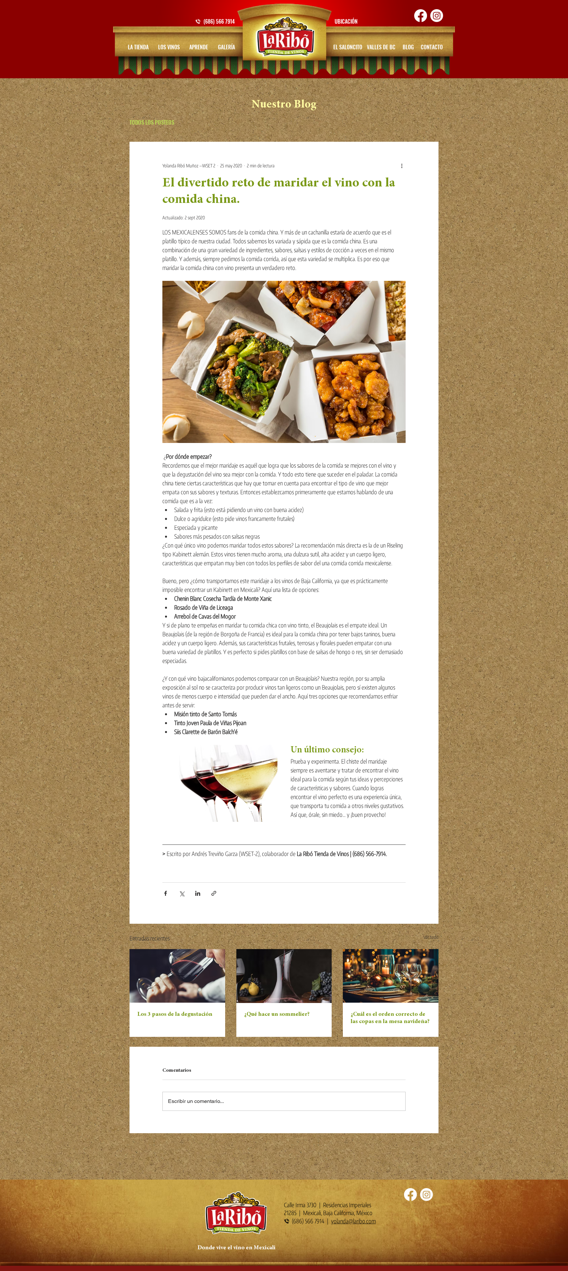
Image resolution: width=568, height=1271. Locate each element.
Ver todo (430, 937)
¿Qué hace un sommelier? (277, 1014)
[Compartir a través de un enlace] (214, 893)
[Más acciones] (402, 165)
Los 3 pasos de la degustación (174, 1014)
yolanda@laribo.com (353, 1221)
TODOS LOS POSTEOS (152, 122)
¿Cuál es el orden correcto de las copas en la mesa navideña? (390, 1018)
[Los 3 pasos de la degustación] (177, 976)
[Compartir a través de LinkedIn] (198, 893)
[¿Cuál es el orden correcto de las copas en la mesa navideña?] (390, 976)
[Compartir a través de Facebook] (165, 893)
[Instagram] (436, 15)
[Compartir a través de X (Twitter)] (181, 893)
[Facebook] (420, 15)
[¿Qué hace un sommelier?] (284, 976)
